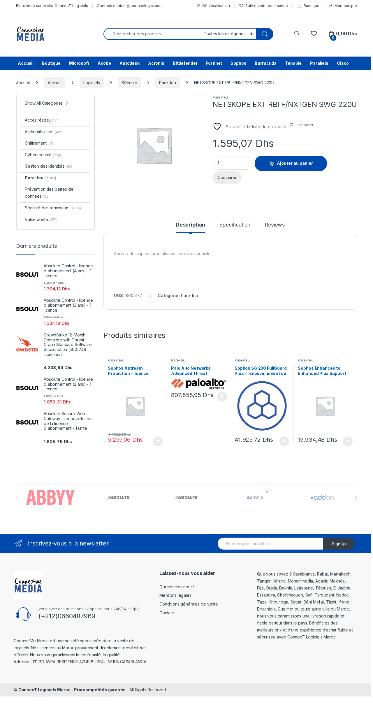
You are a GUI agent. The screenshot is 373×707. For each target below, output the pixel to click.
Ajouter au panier (295, 163)
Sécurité (129, 82)
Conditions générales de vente (188, 603)
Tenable (293, 63)
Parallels (319, 63)
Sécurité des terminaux (53, 207)
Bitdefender (185, 63)
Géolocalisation (216, 5)
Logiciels (91, 82)
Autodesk (129, 63)
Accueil (26, 63)
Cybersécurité (43, 154)
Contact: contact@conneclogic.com (129, 5)
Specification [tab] (234, 225)
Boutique (311, 5)
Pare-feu (167, 82)
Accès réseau (42, 119)
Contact (166, 612)
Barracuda (266, 63)
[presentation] (355, 498)
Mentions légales (175, 595)
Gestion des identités (48, 166)
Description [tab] (190, 225)
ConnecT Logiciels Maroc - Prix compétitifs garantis (72, 689)
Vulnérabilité (41, 219)
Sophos (238, 63)
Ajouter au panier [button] (155, 441)
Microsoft (79, 63)
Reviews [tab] (275, 225)
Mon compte (346, 5)
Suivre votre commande (266, 5)
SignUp (339, 543)
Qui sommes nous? (177, 586)
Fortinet (214, 63)
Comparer (304, 124)
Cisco (343, 63)
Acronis (156, 63)
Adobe (104, 63)
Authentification (44, 131)
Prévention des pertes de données (49, 193)
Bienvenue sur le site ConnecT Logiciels (52, 5)
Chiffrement (39, 143)
